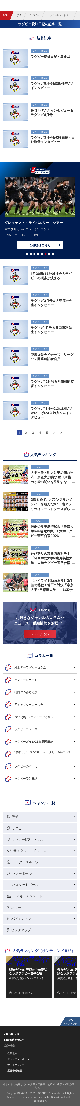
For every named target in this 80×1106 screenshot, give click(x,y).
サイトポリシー (16, 1064)
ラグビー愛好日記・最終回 (50, 56)
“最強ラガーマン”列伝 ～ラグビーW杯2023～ (42, 753)
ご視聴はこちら (40, 245)
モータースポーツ (25, 862)
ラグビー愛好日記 (25, 778)
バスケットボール (25, 885)
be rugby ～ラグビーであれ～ (33, 717)
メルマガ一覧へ (40, 634)
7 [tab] (49, 254)
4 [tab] (38, 254)
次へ (53, 432)
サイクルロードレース (29, 851)
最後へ (60, 432)
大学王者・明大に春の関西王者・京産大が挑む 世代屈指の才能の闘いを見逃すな (52, 477)
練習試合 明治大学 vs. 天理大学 (26, 978)
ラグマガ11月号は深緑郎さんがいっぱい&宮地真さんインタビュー (52, 412)
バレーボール (22, 873)
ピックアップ (21, 930)
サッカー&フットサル (59, 15)
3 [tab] (34, 254)
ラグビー (34, 15)
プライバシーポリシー (19, 1058)
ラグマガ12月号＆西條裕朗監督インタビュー (52, 383)
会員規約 (12, 1053)
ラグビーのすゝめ (25, 766)
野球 (18, 15)
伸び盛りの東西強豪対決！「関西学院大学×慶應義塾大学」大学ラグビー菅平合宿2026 (51, 558)
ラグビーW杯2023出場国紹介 (33, 741)
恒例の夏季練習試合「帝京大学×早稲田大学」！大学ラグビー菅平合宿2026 (52, 531)
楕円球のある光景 (25, 692)
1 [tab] (27, 254)
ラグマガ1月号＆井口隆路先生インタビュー (51, 330)
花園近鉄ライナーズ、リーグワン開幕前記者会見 (52, 356)
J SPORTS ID (11, 1033)
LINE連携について (14, 1039)
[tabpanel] (40, 214)
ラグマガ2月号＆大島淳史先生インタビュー (51, 303)
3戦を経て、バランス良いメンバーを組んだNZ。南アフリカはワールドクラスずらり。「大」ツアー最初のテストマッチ (52, 504)
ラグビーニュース (25, 729)
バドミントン (21, 919)
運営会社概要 (14, 1070)
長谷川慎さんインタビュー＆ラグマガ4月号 (52, 112)
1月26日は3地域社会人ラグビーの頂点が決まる (51, 276)
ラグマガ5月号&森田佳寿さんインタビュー (52, 85)
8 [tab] (53, 254)
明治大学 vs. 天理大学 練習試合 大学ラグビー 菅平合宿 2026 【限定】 (28, 971)
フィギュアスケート (28, 896)
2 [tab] (31, 254)
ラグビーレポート (25, 679)
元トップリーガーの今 (28, 704)
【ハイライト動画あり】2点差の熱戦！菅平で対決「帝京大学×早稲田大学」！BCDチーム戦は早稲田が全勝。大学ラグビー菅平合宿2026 (52, 585)
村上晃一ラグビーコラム (30, 667)
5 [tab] (42, 254)
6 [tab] (46, 254)
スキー (16, 907)
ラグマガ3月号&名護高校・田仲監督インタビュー (53, 139)
